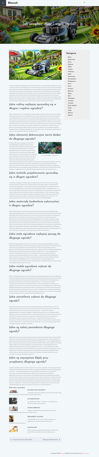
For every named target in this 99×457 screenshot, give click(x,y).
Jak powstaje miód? (32, 427)
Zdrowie (70, 115)
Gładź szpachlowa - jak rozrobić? (35, 416)
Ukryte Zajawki (72, 105)
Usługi (69, 110)
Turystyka (70, 103)
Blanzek (13, 3)
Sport (69, 95)
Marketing (71, 71)
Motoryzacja (71, 76)
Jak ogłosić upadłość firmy (33, 407)
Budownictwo (71, 59)
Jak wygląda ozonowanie (33, 398)
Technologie (71, 98)
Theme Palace (85, 453)
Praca (69, 83)
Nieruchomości (72, 79)
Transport (70, 100)
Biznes (70, 57)
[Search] (84, 2)
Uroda (69, 108)
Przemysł (70, 88)
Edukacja (70, 64)
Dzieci (69, 62)
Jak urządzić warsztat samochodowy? (36, 389)
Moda (69, 74)
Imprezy (70, 69)
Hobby (70, 66)
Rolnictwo (70, 91)
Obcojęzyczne (72, 81)
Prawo (69, 86)
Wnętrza (70, 112)
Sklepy (70, 93)
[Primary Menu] (3, 3)
